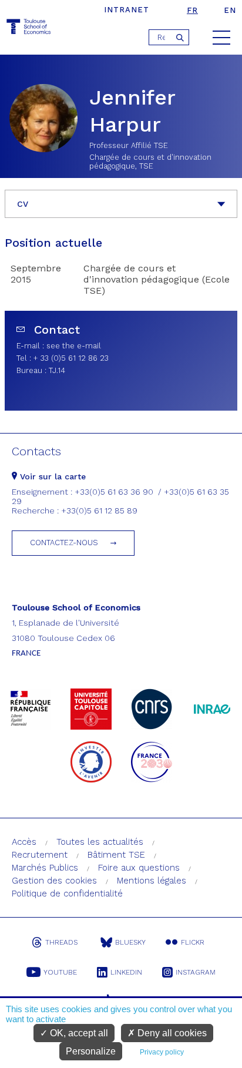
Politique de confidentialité (67, 893)
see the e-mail (73, 345)
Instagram (196, 972)
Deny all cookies (171, 1033)
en (230, 10)
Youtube (60, 972)
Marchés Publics (45, 867)
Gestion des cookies (54, 880)
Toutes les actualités (99, 842)
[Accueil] (29, 28)
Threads (61, 942)
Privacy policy (162, 1052)
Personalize (91, 1051)
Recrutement (40, 854)
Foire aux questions (139, 867)
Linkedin (126, 972)
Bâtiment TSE (116, 854)
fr (192, 10)
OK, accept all (78, 1033)
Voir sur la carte (51, 476)
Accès (24, 842)
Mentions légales (151, 880)
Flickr (192, 942)
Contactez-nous (64, 542)
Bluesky (130, 942)
